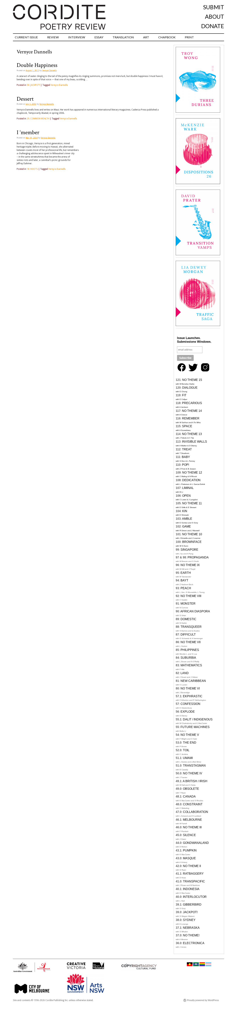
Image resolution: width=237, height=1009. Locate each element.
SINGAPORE (189, 549)
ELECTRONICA (193, 943)
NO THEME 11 (192, 503)
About (214, 16)
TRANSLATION (123, 37)
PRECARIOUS (192, 403)
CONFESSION (190, 703)
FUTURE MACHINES (195, 727)
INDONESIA (191, 889)
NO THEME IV (192, 773)
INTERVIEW (76, 37)
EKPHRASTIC (192, 696)
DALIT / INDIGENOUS (198, 719)
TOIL (186, 750)
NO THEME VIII (191, 596)
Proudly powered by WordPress (203, 1000)
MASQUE (189, 858)
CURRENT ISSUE (26, 37)
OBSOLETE (191, 788)
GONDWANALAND (196, 842)
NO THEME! (191, 935)
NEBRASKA (191, 927)
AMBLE (187, 518)
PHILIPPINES (190, 649)
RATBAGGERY (193, 873)
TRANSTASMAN (194, 765)
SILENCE (189, 835)
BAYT (184, 580)
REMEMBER (190, 418)
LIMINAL (188, 487)
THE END (189, 742)
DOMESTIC (188, 619)
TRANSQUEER (191, 626)
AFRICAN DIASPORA (195, 611)
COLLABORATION (195, 811)
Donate (212, 26)
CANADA (189, 796)
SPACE (187, 426)
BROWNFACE (192, 541)
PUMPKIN (190, 850)
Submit (213, 7)
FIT (184, 395)
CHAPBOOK (167, 37)
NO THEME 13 (192, 434)
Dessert (25, 99)
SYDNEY (189, 920)
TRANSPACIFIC (194, 881)
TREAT (187, 449)
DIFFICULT (188, 634)
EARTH (186, 572)
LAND (185, 673)
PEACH (186, 588)
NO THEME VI (190, 688)
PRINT (189, 37)
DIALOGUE (190, 387)
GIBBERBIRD (192, 904)
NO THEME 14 (192, 410)
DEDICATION (191, 480)
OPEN (186, 495)
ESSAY (98, 37)
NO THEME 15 (192, 379)
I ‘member (28, 132)
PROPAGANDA (198, 557)
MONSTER (188, 603)
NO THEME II (192, 866)
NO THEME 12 (192, 472)
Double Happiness (37, 65)
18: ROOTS (32, 169)
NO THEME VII (191, 642)
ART (146, 37)
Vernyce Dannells (49, 71)
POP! (185, 464)
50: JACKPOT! (33, 85)
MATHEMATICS (191, 665)
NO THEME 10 (192, 534)
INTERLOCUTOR (195, 896)
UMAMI (188, 758)
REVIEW (53, 37)
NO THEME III (192, 827)
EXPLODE (188, 711)
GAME (186, 526)
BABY (186, 457)
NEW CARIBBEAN (193, 680)
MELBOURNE (192, 819)
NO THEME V (190, 734)
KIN (184, 511)
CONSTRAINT (193, 804)
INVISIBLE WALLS (194, 441)
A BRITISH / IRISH (195, 781)
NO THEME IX (190, 565)
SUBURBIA (188, 657)
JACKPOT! (190, 912)
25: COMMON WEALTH (38, 118)
